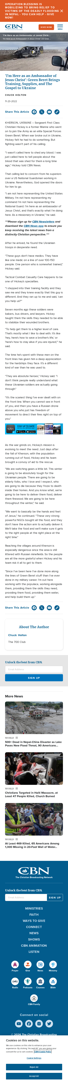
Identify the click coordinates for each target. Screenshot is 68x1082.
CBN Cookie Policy (42, 1051)
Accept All (34, 1076)
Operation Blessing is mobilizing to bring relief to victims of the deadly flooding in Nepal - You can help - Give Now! (32, 11)
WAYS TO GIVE (34, 920)
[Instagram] (39, 1023)
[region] (34, 1058)
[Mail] (49, 111)
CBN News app (34, 226)
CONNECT (34, 927)
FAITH (34, 914)
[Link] (56, 111)
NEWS (34, 933)
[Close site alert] (61, 11)
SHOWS (34, 939)
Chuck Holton (15, 95)
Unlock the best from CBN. (23, 662)
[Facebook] (34, 111)
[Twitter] (41, 111)
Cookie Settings (34, 1058)
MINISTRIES (34, 908)
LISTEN (34, 951)
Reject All (34, 1067)
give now (46, 27)
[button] (58, 27)
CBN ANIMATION (34, 945)
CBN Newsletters (43, 222)
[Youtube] (19, 1023)
